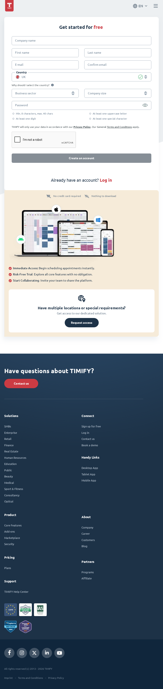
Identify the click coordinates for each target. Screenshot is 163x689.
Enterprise (10, 432)
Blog (84, 546)
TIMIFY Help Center (16, 591)
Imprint (8, 677)
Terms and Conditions (119, 126)
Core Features (13, 525)
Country (21, 72)
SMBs (7, 426)
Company (87, 527)
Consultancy (11, 495)
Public (8, 470)
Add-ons (9, 531)
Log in (85, 432)
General (101, 126)
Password (21, 105)
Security (9, 543)
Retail (7, 438)
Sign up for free (91, 426)
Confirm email (97, 64)
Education (10, 463)
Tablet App (88, 474)
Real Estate (11, 451)
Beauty (8, 476)
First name (22, 52)
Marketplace (12, 537)
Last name (94, 52)
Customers (88, 539)
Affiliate (87, 578)
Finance (9, 445)
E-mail (19, 64)
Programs (88, 572)
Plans (7, 567)
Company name (25, 40)
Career (86, 533)
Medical (9, 482)
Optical (8, 501)
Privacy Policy (82, 126)
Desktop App (90, 467)
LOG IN (106, 180)
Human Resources (15, 457)
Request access (81, 322)
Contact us (21, 383)
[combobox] (81, 77)
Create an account (81, 158)
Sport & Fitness (13, 488)
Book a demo (90, 445)
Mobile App (89, 480)
